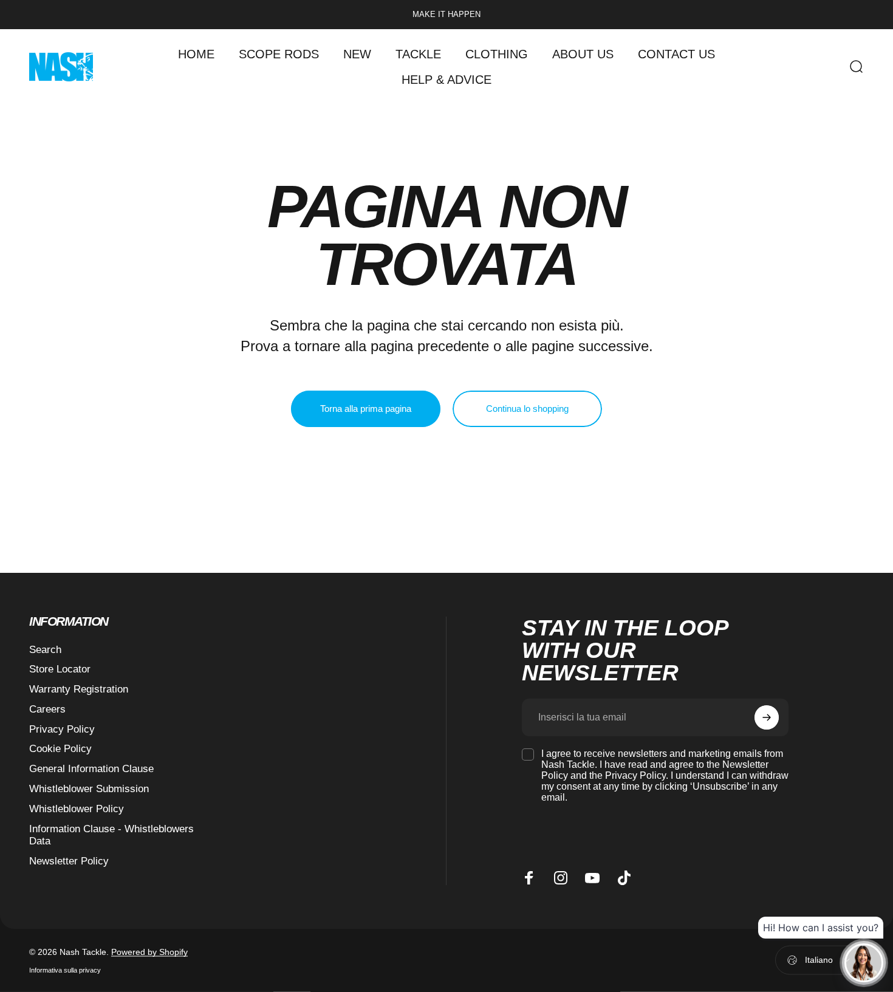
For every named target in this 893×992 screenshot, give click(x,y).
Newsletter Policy (69, 861)
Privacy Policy (62, 729)
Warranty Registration (78, 689)
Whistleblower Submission (89, 789)
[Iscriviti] (766, 717)
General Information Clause (91, 769)
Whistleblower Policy (76, 809)
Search (45, 649)
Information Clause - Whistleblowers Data (111, 835)
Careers (47, 709)
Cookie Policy (60, 748)
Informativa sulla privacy (65, 969)
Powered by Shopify (149, 951)
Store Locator (60, 669)
